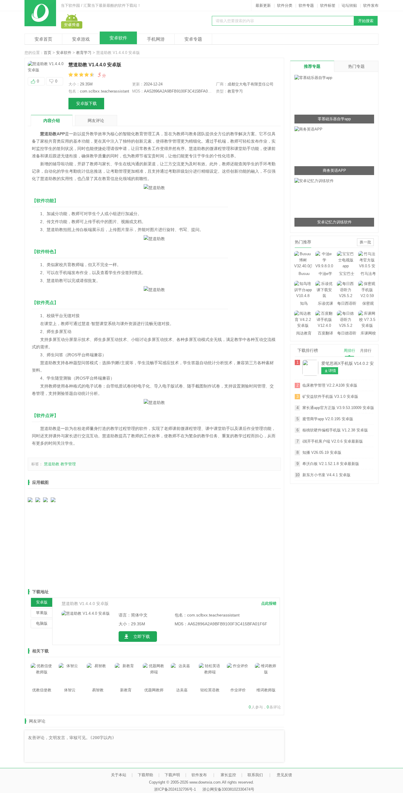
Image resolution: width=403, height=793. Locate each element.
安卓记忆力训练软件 (334, 222)
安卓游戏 (81, 39)
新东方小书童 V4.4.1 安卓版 (326, 475)
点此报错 (268, 603)
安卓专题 (193, 39)
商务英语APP (334, 170)
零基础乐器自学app (334, 119)
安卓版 (41, 602)
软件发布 (371, 5)
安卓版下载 (86, 103)
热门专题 (356, 66)
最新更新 (263, 5)
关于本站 (118, 775)
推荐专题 (312, 66)
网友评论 (96, 120)
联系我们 (255, 775)
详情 (332, 370)
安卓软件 (118, 37)
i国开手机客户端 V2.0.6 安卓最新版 (332, 441)
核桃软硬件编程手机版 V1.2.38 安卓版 (335, 430)
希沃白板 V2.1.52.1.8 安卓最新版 (330, 463)
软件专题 (306, 5)
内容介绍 (51, 120)
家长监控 (228, 775)
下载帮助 (145, 775)
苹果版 (41, 613)
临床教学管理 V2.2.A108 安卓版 (329, 385)
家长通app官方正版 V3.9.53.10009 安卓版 (338, 407)
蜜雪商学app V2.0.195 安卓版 (327, 419)
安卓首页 (43, 39)
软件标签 (327, 5)
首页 (47, 52)
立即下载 (141, 636)
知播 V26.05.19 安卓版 (321, 452)
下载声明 (172, 775)
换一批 (365, 242)
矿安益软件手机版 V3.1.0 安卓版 (330, 396)
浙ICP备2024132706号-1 (175, 789)
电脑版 (41, 623)
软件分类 (284, 5)
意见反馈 (284, 775)
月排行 (365, 350)
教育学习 (83, 52)
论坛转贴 (349, 5)
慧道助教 (51, 464)
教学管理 (68, 464)
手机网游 (156, 39)
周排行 (349, 350)
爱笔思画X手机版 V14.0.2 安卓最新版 (347, 363)
